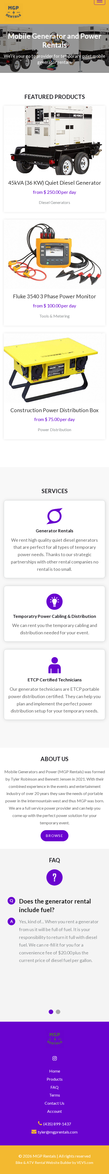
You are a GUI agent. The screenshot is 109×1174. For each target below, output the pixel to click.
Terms (54, 1095)
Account (54, 1111)
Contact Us (54, 1103)
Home (54, 1070)
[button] (51, 1012)
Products (55, 1079)
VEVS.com (85, 1162)
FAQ (54, 1087)
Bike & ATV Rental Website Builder (43, 1162)
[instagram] (54, 1058)
